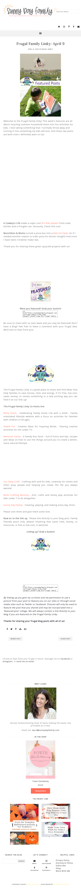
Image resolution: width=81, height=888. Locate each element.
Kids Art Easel (60, 233)
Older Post (65, 639)
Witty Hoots (10, 413)
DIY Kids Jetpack (50, 223)
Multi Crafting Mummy (16, 495)
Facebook (65, 658)
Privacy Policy (63, 860)
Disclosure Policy (64, 863)
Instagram (7, 661)
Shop (58, 868)
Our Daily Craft (11, 481)
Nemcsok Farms (12, 436)
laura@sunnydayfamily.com (45, 730)
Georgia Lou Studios (61, 884)
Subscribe (61, 865)
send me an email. (25, 661)
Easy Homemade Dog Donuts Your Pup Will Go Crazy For (56, 811)
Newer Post (16, 639)
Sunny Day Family (13, 505)
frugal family (47, 49)
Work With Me (63, 871)
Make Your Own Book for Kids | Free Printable (56, 829)
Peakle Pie (9, 426)
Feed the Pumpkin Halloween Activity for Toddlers (24, 824)
